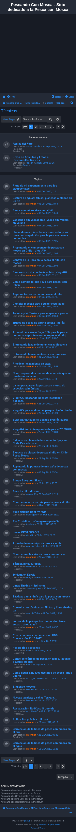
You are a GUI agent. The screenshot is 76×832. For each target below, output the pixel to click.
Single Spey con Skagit (27, 480)
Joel (28, 650)
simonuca (31, 191)
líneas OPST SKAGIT (26, 532)
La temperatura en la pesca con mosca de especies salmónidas (39, 387)
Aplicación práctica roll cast (30, 719)
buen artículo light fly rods (29, 511)
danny (29, 577)
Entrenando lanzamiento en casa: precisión (40, 354)
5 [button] (50, 127)
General (26, 165)
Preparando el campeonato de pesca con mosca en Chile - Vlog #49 (38, 249)
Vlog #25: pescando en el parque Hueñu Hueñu (42, 410)
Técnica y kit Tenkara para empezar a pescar (40, 313)
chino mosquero (33, 588)
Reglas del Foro (23, 143)
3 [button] (40, 127)
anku (28, 664)
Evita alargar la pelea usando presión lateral (40, 419)
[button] (25, 127)
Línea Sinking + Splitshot (29, 585)
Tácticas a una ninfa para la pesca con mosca (41, 596)
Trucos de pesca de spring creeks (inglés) (39, 322)
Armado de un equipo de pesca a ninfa (37, 543)
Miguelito (30, 535)
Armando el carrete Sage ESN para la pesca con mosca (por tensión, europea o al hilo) (40, 334)
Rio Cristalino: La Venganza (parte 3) (36, 521)
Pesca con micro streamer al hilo (33, 210)
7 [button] (58, 127)
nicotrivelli (30, 566)
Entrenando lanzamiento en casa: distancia (40, 344)
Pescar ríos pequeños (26, 647)
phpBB (27, 821)
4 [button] (45, 127)
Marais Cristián (33, 146)
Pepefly (29, 163)
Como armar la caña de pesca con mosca (39, 554)
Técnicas (9, 111)
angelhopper (32, 514)
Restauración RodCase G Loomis (33, 708)
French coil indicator (26, 491)
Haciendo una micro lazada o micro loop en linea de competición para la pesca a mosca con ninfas (40, 235)
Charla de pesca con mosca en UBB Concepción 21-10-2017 (35, 637)
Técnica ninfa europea (27, 563)
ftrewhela (30, 524)
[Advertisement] (38, 54)
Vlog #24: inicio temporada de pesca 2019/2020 (42, 429)
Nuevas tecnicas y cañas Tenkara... (34, 697)
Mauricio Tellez (33, 546)
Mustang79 (31, 494)
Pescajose (31, 689)
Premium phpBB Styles (49, 824)
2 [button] (35, 127)
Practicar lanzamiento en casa (31, 363)
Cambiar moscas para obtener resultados (38, 303)
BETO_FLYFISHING (36, 678)
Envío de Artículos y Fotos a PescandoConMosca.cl (30, 159)
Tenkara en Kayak (24, 574)
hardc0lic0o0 (32, 711)
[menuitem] (11, 96)
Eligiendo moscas (24, 686)
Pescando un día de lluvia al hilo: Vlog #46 (40, 272)
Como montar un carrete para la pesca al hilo (41, 502)
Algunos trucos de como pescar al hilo (37, 294)
